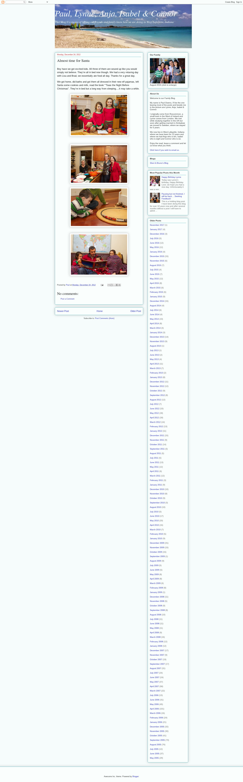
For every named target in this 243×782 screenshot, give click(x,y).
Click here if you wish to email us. (164, 150)
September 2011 (157, 449)
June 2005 (154, 753)
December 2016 (157, 234)
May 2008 (154, 628)
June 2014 (154, 314)
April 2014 (154, 323)
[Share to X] (114, 285)
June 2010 (154, 516)
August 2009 (155, 561)
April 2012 (154, 417)
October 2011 (156, 444)
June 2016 (154, 243)
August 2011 (155, 453)
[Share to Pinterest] (119, 285)
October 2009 (156, 552)
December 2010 (157, 489)
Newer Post (63, 311)
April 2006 (154, 709)
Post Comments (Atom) (104, 318)
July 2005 (154, 749)
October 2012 (156, 391)
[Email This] (108, 285)
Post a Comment (67, 299)
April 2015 (154, 283)
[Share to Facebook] (116, 285)
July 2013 (154, 350)
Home (100, 311)
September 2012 (157, 395)
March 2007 (155, 691)
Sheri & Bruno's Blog (159, 163)
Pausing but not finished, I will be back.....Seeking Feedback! (173, 196)
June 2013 (154, 355)
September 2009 (157, 556)
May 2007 (154, 682)
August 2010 (155, 507)
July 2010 (154, 512)
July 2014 (154, 310)
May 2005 (154, 758)
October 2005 (156, 735)
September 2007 (157, 664)
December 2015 (157, 256)
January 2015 (156, 296)
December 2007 (157, 650)
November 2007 (157, 655)
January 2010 (156, 538)
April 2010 (154, 525)
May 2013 (154, 359)
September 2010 (157, 503)
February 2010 (156, 534)
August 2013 (155, 346)
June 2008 (154, 623)
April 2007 (154, 686)
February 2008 (156, 641)
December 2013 (157, 337)
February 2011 (156, 480)
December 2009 (157, 543)
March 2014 (155, 328)
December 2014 (157, 301)
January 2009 (156, 592)
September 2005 (157, 740)
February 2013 (156, 373)
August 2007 (155, 668)
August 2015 (155, 265)
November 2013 (157, 341)
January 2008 (156, 646)
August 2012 (155, 400)
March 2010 (155, 529)
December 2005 (157, 727)
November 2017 (157, 225)
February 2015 (156, 292)
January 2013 (156, 377)
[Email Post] (102, 285)
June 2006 (154, 700)
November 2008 (157, 601)
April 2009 (154, 579)
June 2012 (154, 408)
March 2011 (155, 476)
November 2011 (157, 440)
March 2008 (155, 637)
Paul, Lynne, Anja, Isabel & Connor (116, 13)
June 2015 (154, 274)
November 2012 (157, 386)
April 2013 (154, 364)
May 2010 (154, 520)
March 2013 (155, 368)
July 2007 (154, 673)
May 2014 (154, 319)
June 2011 (154, 462)
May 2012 (154, 413)
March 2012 (155, 422)
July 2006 (154, 695)
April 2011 (154, 471)
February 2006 (156, 717)
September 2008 (157, 610)
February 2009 (156, 588)
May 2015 (154, 279)
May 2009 (154, 574)
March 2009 (155, 583)
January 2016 (156, 252)
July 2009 (154, 565)
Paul (68, 285)
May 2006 (154, 704)
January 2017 (156, 229)
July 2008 (154, 619)
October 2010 (156, 498)
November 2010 (157, 494)
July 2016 (154, 238)
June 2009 (154, 570)
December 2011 (157, 435)
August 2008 (155, 615)
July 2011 (154, 458)
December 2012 (157, 382)
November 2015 (157, 261)
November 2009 (157, 547)
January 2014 (156, 332)
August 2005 (155, 744)
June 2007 (154, 677)
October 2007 (156, 659)
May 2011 (154, 467)
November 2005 (157, 731)
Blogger (135, 776)
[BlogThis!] (111, 285)
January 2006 (156, 722)
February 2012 (156, 426)
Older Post (135, 311)
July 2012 (154, 404)
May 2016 (154, 247)
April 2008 (154, 632)
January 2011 (156, 485)
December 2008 (157, 597)
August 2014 (155, 305)
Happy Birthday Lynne (171, 177)
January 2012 (156, 431)
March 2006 (155, 713)
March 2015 (155, 288)
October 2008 (156, 605)
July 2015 (154, 270)
